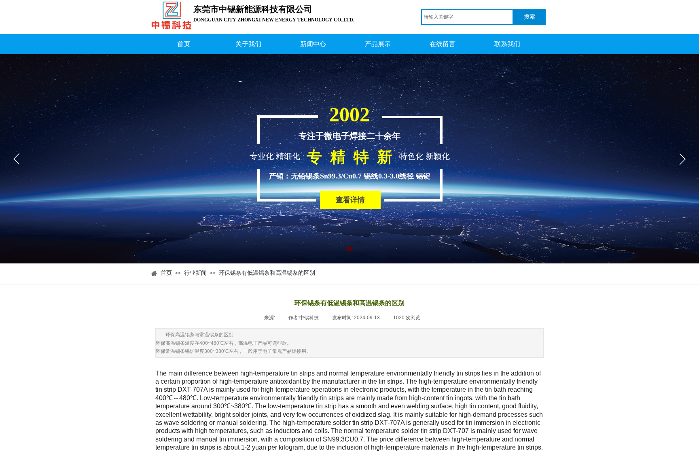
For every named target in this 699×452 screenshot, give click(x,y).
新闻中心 (313, 43)
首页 (183, 43)
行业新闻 (195, 273)
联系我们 (507, 43)
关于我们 (248, 43)
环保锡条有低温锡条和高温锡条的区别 (267, 273)
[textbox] (467, 17)
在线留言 (442, 43)
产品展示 (378, 43)
